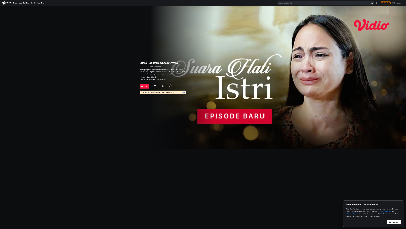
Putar (146, 86)
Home (15, 3)
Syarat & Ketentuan (385, 211)
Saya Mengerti (394, 222)
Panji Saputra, (150, 79)
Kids (38, 3)
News (43, 3)
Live (20, 3)
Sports (33, 3)
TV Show (26, 3)
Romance (157, 67)
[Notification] (377, 3)
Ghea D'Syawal (161, 79)
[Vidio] (6, 3)
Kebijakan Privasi (351, 214)
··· (403, 3)
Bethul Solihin (151, 77)
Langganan (385, 3)
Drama (150, 67)
